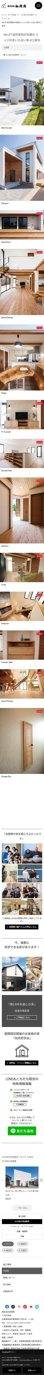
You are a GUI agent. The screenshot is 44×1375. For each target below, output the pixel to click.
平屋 (22, 1236)
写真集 (6, 1270)
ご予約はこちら (23, 1017)
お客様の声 (8, 1291)
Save (40, 63)
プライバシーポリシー (25, 1360)
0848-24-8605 (24, 1323)
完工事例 (7, 1284)
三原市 (23, 1250)
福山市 (8, 1250)
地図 (32, 1319)
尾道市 (23, 1244)
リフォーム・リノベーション (22, 1226)
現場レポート (9, 1277)
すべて (8, 1244)
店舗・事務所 (22, 1231)
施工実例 (22, 1216)
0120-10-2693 (12, 1323)
